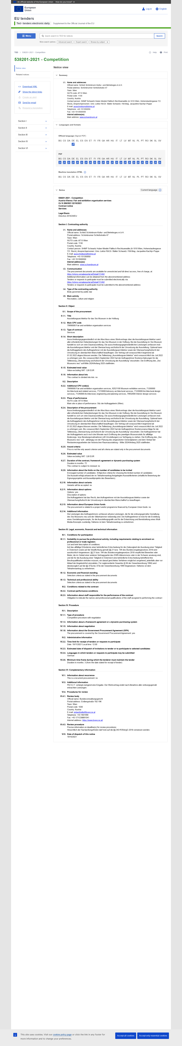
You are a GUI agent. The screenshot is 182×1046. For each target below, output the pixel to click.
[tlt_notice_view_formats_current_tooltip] (160, 190)
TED (16, 52)
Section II (22, 128)
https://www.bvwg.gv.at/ (92, 720)
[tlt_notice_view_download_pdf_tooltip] (59, 162)
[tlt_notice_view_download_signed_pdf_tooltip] (73, 144)
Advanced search (65, 42)
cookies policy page (62, 1034)
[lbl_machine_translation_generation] (85, 172)
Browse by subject (98, 42)
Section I (22, 121)
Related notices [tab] (22, 74)
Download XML (30, 86)
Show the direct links (32, 92)
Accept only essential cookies (153, 1036)
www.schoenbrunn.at (88, 117)
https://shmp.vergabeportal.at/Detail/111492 (86, 274)
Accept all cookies (125, 1036)
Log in (149, 9)
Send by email (29, 103)
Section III (22, 135)
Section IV (23, 141)
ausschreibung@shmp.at (84, 106)
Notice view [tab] (21, 68)
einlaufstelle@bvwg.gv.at (84, 712)
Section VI (23, 148)
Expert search (81, 42)
